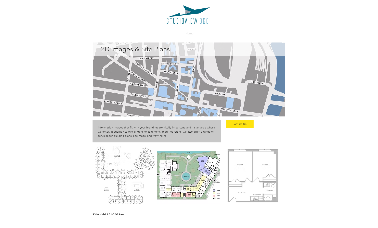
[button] (125, 175)
